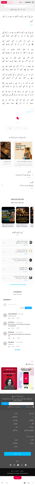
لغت (19, 9)
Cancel (22, 307)
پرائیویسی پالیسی (23, 407)
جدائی (10, 128)
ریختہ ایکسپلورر (15, 430)
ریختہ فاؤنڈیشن (15, 416)
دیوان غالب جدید (29, 111)
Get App (4, 2)
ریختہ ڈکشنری (15, 443)
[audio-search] (3, 6)
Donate (10, 2)
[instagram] (14, 465)
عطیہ (33, 416)
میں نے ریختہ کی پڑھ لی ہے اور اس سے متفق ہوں (20, 407)
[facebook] (25, 465)
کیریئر (17, 427)
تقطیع (33, 423)
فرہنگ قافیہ (32, 420)
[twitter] (22, 465)
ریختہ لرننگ (32, 443)
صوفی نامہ (32, 439)
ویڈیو (16, 9)
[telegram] (10, 465)
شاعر (24, 9)
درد (24, 128)
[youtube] (18, 465)
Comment (28, 307)
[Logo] (28, 2)
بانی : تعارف (15, 420)
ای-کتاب (12, 9)
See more (17, 349)
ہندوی (16, 439)
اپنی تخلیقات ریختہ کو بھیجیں (29, 430)
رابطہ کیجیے (16, 423)
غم (17, 128)
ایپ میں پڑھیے (17, 478)
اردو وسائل (32, 427)
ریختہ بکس (16, 446)
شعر (21, 9)
